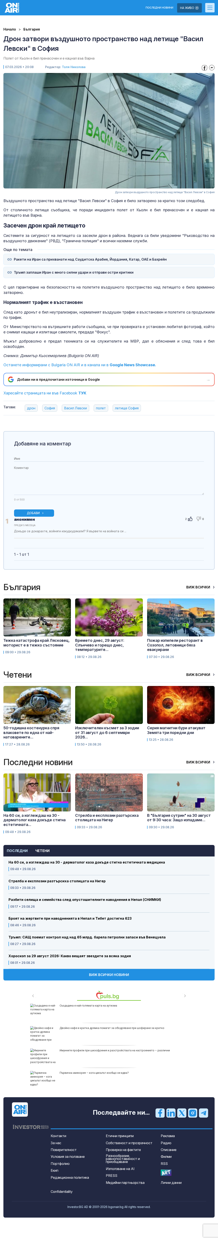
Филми (166, 1156)
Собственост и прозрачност (129, 1142)
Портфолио (60, 1163)
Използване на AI (120, 1168)
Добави (33, 513)
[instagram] (192, 1113)
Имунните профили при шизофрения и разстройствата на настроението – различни (115, 1050)
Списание (168, 1149)
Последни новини (159, 7)
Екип (54, 1170)
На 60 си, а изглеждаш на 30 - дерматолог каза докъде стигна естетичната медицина (87, 862)
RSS (164, 1163)
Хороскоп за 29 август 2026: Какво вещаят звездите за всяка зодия (70, 956)
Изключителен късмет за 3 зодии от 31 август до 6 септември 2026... (107, 732)
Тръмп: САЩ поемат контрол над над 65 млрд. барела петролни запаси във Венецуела (87, 937)
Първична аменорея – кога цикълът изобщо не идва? (94, 1072)
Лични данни (171, 1182)
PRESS (111, 1175)
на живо (187, 8)
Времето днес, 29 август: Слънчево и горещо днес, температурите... (99, 645)
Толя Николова (74, 67)
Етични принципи (120, 1135)
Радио (166, 1142)
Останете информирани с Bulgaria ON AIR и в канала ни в (79, 365)
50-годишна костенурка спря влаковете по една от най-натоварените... (31, 732)
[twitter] (181, 1113)
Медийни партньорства (125, 1182)
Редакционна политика (70, 1177)
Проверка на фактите (123, 1149)
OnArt (166, 1173)
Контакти (58, 1135)
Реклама (168, 1135)
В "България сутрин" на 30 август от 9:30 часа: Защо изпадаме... (179, 817)
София (49, 408)
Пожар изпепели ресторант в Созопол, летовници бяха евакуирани (175, 645)
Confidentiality (62, 1191)
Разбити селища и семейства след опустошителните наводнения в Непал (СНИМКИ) (85, 900)
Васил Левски (75, 408)
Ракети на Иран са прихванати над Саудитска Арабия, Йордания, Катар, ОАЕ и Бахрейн (90, 259)
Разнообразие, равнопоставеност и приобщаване (123, 1158)
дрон (31, 408)
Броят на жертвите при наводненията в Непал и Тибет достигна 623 (70, 918)
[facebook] (160, 1113)
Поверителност (64, 1149)
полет (101, 408)
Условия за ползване (68, 1156)
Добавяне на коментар (42, 444)
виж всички (198, 587)
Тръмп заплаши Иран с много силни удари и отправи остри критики (73, 272)
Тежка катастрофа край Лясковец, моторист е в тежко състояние (36, 642)
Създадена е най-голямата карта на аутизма (88, 1005)
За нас (56, 1142)
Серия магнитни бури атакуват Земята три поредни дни (176, 730)
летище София (127, 408)
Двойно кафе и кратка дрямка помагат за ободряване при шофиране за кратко (112, 1028)
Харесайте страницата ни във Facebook (44, 393)
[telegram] (203, 1113)
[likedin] (171, 1113)
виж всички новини (109, 975)
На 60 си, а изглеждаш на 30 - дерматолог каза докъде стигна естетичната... (34, 820)
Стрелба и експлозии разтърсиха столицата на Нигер (57, 881)
